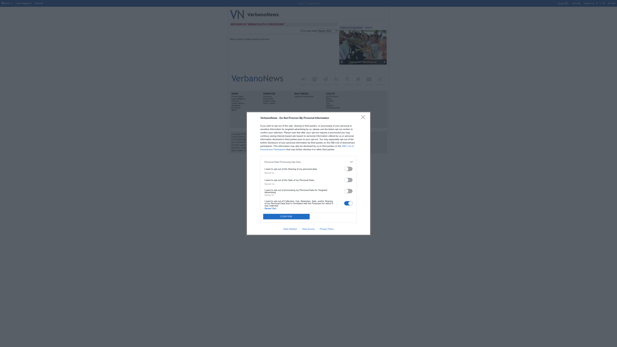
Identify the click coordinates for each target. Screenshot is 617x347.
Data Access (308, 229)
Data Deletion (290, 229)
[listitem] (308, 162)
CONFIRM (286, 216)
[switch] (348, 169)
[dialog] (308, 173)
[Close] (364, 118)
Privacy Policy (327, 229)
